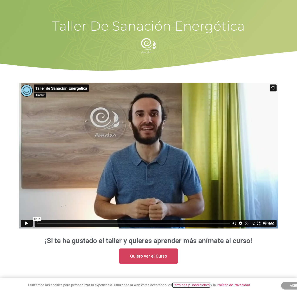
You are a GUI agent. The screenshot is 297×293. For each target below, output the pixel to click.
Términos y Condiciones (191, 285)
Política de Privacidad (234, 285)
